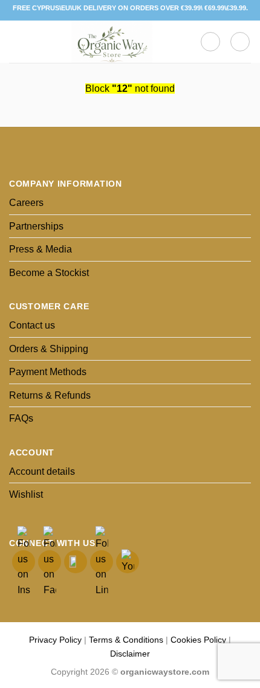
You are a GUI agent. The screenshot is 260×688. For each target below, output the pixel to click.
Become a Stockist (49, 273)
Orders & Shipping (48, 349)
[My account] (240, 41)
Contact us (32, 325)
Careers (26, 203)
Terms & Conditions (126, 640)
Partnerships (36, 226)
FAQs (21, 418)
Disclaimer (130, 653)
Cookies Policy (198, 640)
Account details (42, 471)
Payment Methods (47, 372)
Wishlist (26, 494)
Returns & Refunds (50, 395)
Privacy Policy (55, 640)
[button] (16, 41)
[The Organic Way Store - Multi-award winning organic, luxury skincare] (112, 42)
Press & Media (40, 249)
